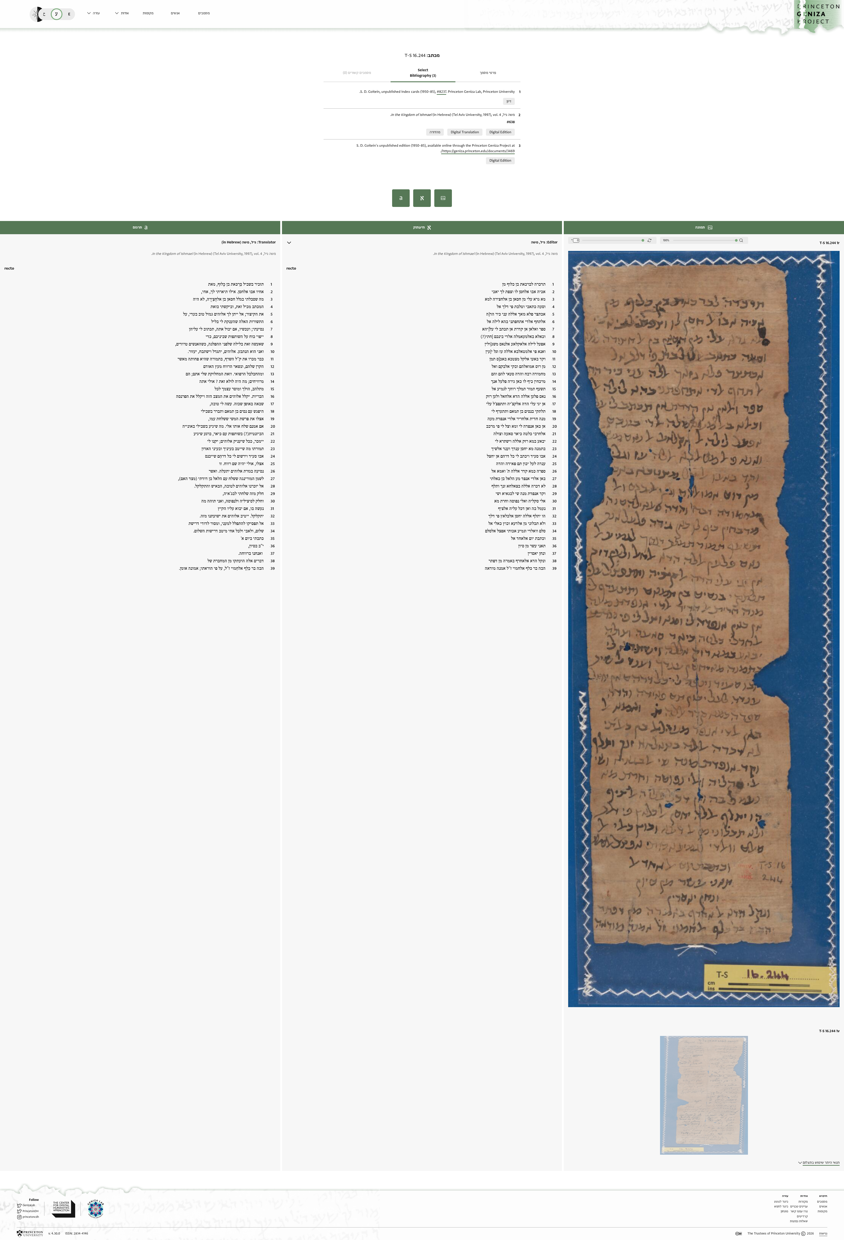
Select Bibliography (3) (423, 73)
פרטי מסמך (488, 73)
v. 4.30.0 (54, 1233)
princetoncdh (31, 1217)
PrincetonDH (30, 1211)
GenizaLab (29, 1205)
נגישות (823, 1233)
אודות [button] (125, 13)
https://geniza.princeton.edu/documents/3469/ (478, 151)
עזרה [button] (96, 13)
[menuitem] (211, 15)
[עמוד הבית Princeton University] (30, 1233)
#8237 (441, 91)
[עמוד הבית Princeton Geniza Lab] (92, 1209)
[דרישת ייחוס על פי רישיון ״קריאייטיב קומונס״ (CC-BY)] (738, 1233)
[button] (819, 16)
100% (666, 240)
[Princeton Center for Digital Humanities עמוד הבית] (59, 1209)
